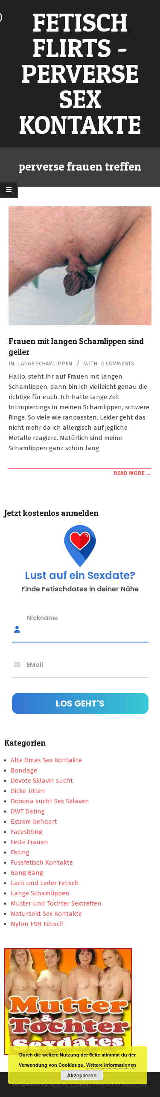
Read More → (132, 473)
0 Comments (117, 363)
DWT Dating (28, 811)
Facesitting (26, 832)
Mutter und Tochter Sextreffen (56, 903)
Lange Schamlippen (45, 363)
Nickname (42, 618)
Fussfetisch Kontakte (42, 862)
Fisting (20, 852)
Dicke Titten (28, 791)
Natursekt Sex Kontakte (46, 914)
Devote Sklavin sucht (42, 780)
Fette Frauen (29, 842)
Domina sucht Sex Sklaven (50, 801)
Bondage (24, 770)
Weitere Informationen (111, 1065)
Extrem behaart (34, 821)
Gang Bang (27, 873)
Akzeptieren (81, 1075)
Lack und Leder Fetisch (45, 883)
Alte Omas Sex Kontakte (46, 760)
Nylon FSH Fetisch (37, 924)
